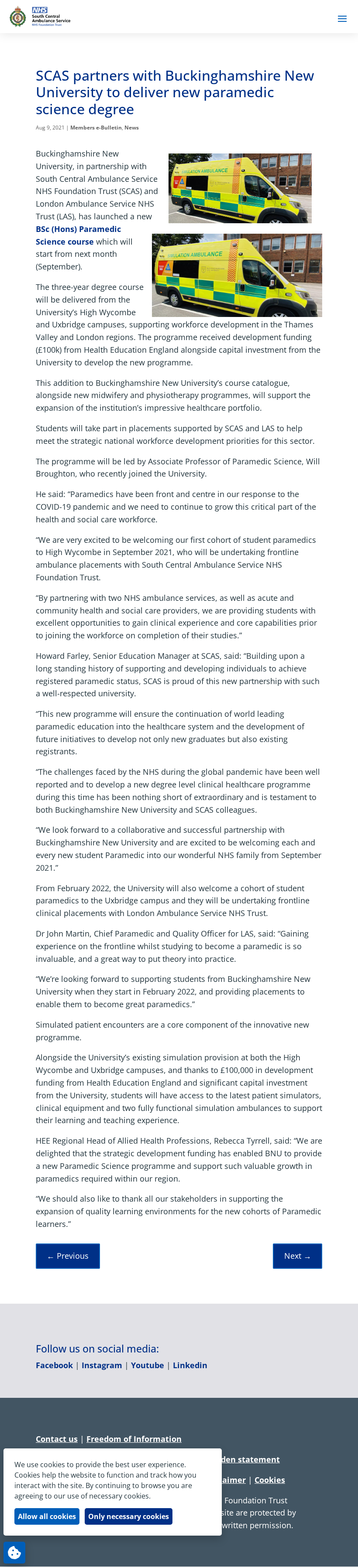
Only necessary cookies (128, 1516)
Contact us (57, 1439)
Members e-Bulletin (96, 127)
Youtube (147, 1365)
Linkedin (190, 1365)
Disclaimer (224, 1480)
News (131, 127)
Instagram (102, 1365)
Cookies (270, 1480)
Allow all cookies (47, 1516)
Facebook (54, 1365)
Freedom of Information (134, 1439)
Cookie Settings (14, 1553)
